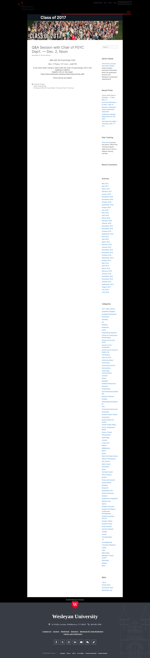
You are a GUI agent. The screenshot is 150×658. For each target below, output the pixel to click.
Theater (104, 532)
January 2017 (106, 194)
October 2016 (106, 202)
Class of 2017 (53, 17)
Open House (106, 464)
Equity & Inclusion (108, 396)
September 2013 (107, 284)
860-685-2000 (96, 624)
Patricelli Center (107, 472)
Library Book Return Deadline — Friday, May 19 (109, 97)
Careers (56, 632)
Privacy (68, 653)
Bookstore (105, 327)
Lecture (104, 440)
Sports (104, 504)
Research (105, 488)
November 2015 (107, 228)
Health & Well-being (109, 425)
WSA (103, 566)
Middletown (106, 448)
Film (103, 406)
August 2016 (106, 207)
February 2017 (107, 191)
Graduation (106, 417)
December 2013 (107, 276)
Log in (104, 582)
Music (104, 453)
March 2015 (106, 242)
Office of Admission (109, 459)
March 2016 (106, 218)
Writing (104, 563)
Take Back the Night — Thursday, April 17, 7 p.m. (110, 124)
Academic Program (39, 84)
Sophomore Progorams (110, 498)
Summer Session (108, 529)
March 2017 (106, 189)
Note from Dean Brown (110, 456)
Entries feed (106, 585)
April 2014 (105, 266)
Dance (104, 378)
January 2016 (106, 223)
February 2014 (107, 271)
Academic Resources (109, 314)
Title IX (74, 653)
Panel (104, 469)
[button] (128, 12)
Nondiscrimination (102, 653)
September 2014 (107, 258)
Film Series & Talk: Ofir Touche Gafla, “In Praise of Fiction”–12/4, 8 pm (54, 88)
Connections (106, 368)
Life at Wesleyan (110, 11)
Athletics (105, 325)
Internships (105, 437)
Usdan (104, 548)
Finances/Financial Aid (110, 409)
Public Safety (106, 482)
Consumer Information (91, 653)
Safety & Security (108, 493)
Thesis (104, 534)
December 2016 (107, 197)
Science (104, 496)
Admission (105, 317)
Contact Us (47, 632)
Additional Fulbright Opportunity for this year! (108, 116)
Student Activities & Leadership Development (109, 511)
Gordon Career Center (109, 414)
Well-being (105, 553)
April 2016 (105, 215)
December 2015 (107, 226)
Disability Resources (109, 383)
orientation (105, 467)
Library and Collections (73, 634)
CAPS (104, 330)
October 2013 (106, 282)
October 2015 (106, 231)
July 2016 (105, 210)
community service (108, 365)
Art (103, 322)
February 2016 (107, 221)
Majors (104, 445)
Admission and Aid (94, 11)
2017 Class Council (108, 309)
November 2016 (107, 199)
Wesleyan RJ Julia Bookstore (91, 632)
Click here (105, 142)
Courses (105, 376)
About (121, 11)
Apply (110, 2)
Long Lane (105, 443)
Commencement (107, 360)
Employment (106, 389)
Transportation (107, 537)
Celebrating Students (109, 333)
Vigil (103, 550)
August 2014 (106, 260)
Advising (105, 319)
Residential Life (107, 490)
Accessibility (80, 653)
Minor (104, 451)
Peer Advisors (107, 475)
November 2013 (107, 279)
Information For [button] (124, 2)
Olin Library (106, 461)
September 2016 (107, 205)
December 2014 (107, 250)
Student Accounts (108, 506)
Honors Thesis (107, 432)
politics (104, 477)
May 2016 (105, 213)
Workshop (105, 560)
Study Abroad (107, 526)
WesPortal (65, 632)
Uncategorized (107, 542)
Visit (105, 2)
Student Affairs (107, 521)
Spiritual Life (106, 501)
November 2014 (107, 252)
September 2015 (107, 234)
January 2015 (106, 247)
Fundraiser (105, 412)
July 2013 (105, 290)
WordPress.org (107, 590)
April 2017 (105, 186)
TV (103, 540)
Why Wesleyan (67, 11)
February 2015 (107, 244)
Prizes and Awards (108, 480)
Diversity (105, 386)
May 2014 (105, 263)
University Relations (109, 545)
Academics (80, 11)
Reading (105, 485)
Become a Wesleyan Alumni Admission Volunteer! (109, 109)
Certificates (106, 355)
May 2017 (105, 183)
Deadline (105, 381)
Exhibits (104, 399)
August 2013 (106, 287)
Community (106, 363)
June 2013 (105, 292)
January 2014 (106, 274)
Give (115, 2)
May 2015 (105, 236)
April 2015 (105, 239)
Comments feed (107, 588)
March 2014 (106, 268)
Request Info (98, 2)
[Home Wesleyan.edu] (75, 605)
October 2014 (106, 255)
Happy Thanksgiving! (40, 86)
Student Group (107, 524)
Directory (74, 632)
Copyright (62, 653)
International (106, 435)
